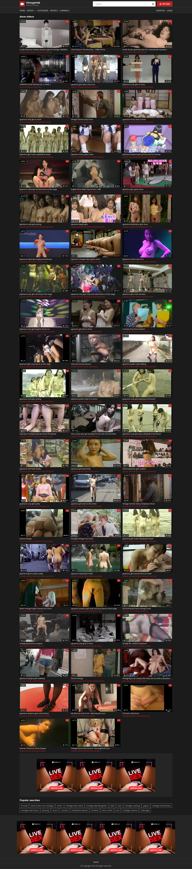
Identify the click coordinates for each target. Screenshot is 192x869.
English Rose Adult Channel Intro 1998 (86, 189)
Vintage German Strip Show (82, 119)
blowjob (138, 576)
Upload (166, 4)
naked (137, 87)
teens (22, 541)
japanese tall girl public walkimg (32, 678)
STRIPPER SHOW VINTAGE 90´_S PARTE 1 (35, 84)
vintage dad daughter (96, 805)
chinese (94, 810)
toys (92, 750)
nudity (90, 191)
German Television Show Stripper (33, 748)
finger (144, 52)
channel (97, 191)
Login (169, 10)
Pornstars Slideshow (131, 713)
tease (95, 366)
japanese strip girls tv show (30, 119)
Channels (64, 10)
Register (160, 10)
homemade (90, 436)
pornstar (138, 716)
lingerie (51, 331)
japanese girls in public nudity (31, 573)
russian (64, 810)
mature (92, 716)
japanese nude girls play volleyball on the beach (142, 434)
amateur (33, 52)
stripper (98, 52)
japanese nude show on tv (133, 259)
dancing (35, 296)
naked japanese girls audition (134, 469)
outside (80, 87)
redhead (36, 436)
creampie (44, 436)
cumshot (29, 436)
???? (150, 226)
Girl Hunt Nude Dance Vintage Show (137, 608)
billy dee (91, 52)
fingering (87, 750)
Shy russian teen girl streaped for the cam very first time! (93, 434)
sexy (91, 366)
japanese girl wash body (81, 469)
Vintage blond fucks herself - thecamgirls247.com (90, 748)
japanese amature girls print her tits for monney (142, 154)
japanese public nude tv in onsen (84, 399)
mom (145, 716)
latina (83, 716)
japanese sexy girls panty (30, 504)
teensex (49, 541)
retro (28, 52)
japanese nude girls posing (30, 224)
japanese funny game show (82, 154)
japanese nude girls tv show (134, 84)
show (139, 52)
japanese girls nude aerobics (134, 294)
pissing (45, 810)
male (39, 87)
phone (137, 611)
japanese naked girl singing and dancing (36, 259)
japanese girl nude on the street (84, 504)
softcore (135, 331)
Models (54, 10)
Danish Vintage (26, 538)
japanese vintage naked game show (85, 259)
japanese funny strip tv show (134, 119)
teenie (27, 541)
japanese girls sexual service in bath (137, 573)
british (86, 366)
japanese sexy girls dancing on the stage (36, 294)
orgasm (98, 750)
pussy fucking (35, 541)
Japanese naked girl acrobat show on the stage (38, 189)
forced (24, 805)
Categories (42, 10)
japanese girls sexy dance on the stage (35, 364)
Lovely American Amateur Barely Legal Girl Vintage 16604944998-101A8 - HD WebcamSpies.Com (44, 49)
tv (97, 87)
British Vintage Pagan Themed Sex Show (36, 608)
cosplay (139, 681)
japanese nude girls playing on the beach (139, 399)
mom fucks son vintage (42, 805)
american (41, 52)
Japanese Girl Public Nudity (30, 469)
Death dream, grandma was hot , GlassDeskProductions (145, 49)
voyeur (148, 646)
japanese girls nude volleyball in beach (35, 154)
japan (146, 805)
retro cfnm (107, 810)
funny (96, 471)
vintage (22, 52)
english (80, 191)
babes (142, 646)
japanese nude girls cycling (30, 399)
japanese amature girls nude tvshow (34, 713)
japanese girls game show (133, 189)
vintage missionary (161, 805)
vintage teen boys (30, 810)
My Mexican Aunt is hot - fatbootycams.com (88, 713)
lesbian (74, 52)
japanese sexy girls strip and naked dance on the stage (93, 294)
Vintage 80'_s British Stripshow (135, 643)
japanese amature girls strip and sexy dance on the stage (94, 608)
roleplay (144, 506)
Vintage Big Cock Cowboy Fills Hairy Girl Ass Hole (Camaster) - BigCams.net (147, 678)
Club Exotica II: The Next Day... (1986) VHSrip (88, 49)
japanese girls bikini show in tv (83, 84)
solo (119, 805)
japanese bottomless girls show (135, 224)
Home (22, 10)
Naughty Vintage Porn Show (82, 538)
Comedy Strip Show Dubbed (134, 329)
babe (97, 436)
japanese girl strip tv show (81, 329)
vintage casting (132, 805)
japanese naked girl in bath (82, 573)
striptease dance (79, 810)
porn (92, 122)
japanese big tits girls (79, 224)
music (40, 261)
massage (145, 810)
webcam (48, 52)
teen (124, 681)
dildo (128, 681)
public (94, 87)
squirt (144, 681)
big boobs (42, 157)
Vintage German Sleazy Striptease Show (139, 504)
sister (59, 805)
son (117, 810)
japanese (87, 87)
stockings (146, 331)
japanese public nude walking (134, 364)
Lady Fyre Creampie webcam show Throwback (38, 434)
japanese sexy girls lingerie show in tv (35, 329)
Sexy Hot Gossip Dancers (81, 364)
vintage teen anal (74, 805)
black (134, 52)
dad (112, 805)
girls (130, 52)
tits (78, 122)
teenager (100, 157)
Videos (30, 10)
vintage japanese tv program (31, 643)
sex (148, 716)
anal (79, 716)
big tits (48, 122)
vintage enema (130, 810)
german (86, 122)
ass (81, 122)
